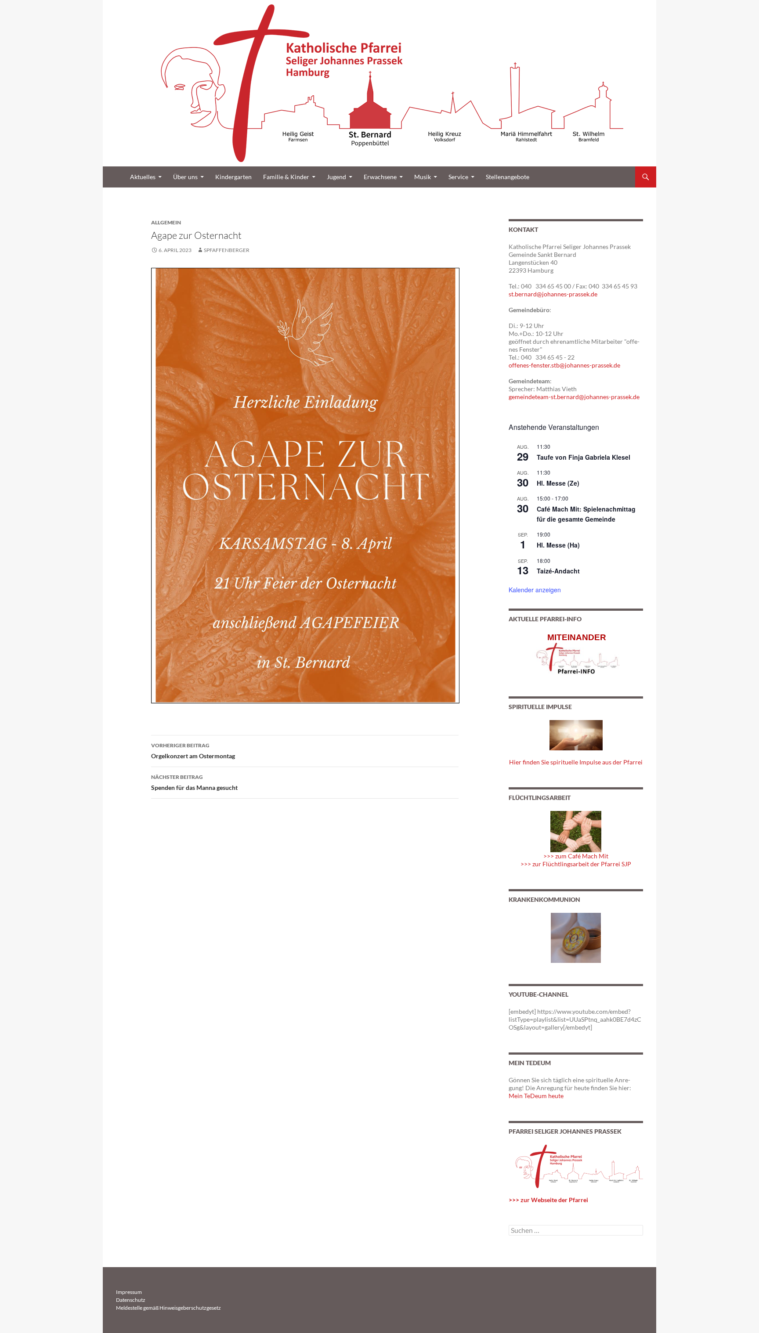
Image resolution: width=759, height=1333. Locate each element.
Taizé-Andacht (558, 570)
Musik (422, 176)
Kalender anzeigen (535, 589)
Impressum (129, 1292)
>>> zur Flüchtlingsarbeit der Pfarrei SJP (575, 864)
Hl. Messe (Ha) (558, 544)
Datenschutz (130, 1300)
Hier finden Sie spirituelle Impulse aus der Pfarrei (576, 762)
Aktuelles (142, 176)
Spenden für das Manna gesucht (194, 782)
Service (458, 176)
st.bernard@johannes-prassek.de (553, 294)
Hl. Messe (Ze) (558, 483)
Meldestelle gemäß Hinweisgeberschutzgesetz (168, 1307)
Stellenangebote (507, 176)
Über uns (185, 176)
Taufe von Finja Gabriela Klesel (583, 457)
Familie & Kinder (286, 176)
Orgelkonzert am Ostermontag (193, 751)
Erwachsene (380, 176)
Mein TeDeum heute (536, 1095)
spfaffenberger (226, 250)
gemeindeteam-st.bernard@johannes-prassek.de (574, 396)
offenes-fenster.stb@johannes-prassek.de (564, 365)
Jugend (336, 176)
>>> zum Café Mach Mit (575, 856)
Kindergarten (233, 176)
